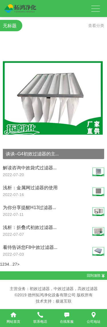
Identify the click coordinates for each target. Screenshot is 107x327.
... (11, 264)
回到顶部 (93, 276)
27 (15, 264)
